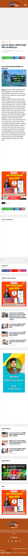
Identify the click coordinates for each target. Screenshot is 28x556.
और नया (2, 260)
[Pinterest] (20, 57)
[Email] (23, 57)
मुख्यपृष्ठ (4, 42)
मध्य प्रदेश (8, 42)
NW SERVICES (9, 550)
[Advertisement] (14, 24)
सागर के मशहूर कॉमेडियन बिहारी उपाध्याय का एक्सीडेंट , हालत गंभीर (17, 326)
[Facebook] (14, 57)
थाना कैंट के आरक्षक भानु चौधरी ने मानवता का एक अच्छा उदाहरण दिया (17, 342)
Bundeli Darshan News (6, 548)
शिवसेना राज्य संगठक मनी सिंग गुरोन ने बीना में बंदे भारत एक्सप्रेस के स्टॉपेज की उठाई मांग (17, 442)
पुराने (26, 260)
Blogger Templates (5, 553)
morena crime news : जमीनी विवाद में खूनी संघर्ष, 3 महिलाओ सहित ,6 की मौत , (17, 334)
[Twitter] (17, 57)
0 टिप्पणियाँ (5, 52)
